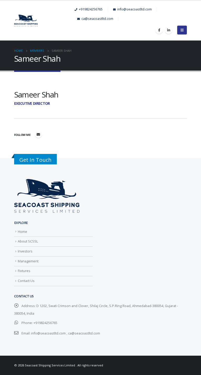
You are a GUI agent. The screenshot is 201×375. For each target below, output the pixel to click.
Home (22, 231)
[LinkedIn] (168, 30)
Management (28, 261)
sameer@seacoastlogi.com (38, 134)
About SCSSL (28, 241)
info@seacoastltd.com (134, 9)
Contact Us (26, 281)
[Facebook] (159, 30)
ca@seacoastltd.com (97, 18)
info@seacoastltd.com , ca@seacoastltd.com (65, 333)
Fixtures (24, 271)
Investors (25, 251)
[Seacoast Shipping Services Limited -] (44, 21)
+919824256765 (91, 9)
